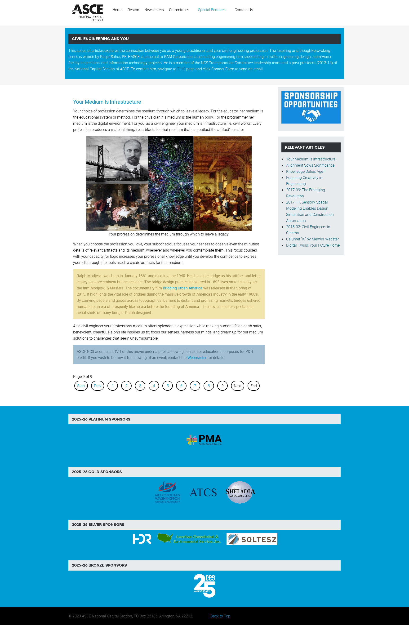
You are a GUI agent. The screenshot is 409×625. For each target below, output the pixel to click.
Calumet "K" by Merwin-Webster (312, 239)
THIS (181, 68)
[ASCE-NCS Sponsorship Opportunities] (311, 106)
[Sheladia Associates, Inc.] (240, 492)
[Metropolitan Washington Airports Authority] (167, 492)
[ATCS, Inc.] (203, 492)
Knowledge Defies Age (304, 171)
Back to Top (220, 616)
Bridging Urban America (182, 288)
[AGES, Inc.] (189, 538)
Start (81, 385)
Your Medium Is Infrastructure (107, 101)
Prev (97, 385)
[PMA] (204, 439)
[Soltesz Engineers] (252, 538)
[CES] (204, 585)
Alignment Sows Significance (310, 165)
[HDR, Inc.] (142, 538)
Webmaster (196, 357)
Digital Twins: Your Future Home (313, 245)
